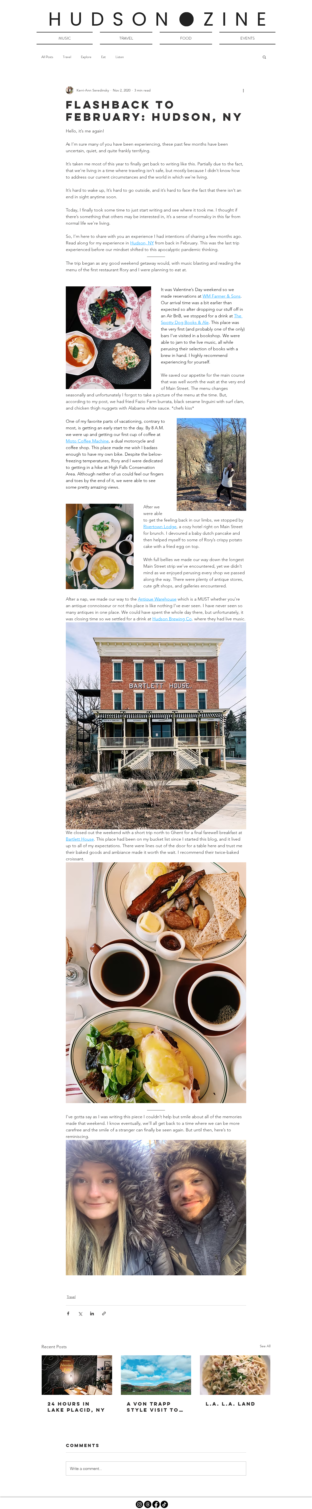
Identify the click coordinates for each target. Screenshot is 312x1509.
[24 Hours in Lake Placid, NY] (77, 1375)
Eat (103, 57)
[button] (264, 57)
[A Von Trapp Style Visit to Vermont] (156, 1375)
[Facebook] (156, 1504)
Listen (120, 57)
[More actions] (243, 90)
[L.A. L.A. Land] (235, 1375)
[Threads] (147, 1504)
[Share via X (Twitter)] (80, 1313)
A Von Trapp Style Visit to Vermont (153, 1407)
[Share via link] (104, 1313)
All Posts (47, 57)
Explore (86, 57)
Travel (67, 57)
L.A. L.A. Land (231, 1404)
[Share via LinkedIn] (92, 1313)
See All (265, 1346)
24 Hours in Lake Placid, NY (76, 1407)
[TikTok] (164, 1504)
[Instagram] (139, 1504)
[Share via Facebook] (68, 1313)
